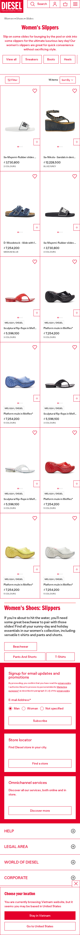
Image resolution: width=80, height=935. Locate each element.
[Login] (55, 4)
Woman (32, 708)
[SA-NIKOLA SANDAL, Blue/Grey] (60, 115)
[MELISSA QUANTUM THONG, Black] (60, 372)
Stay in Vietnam (40, 915)
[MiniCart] (65, 4)
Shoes (20, 18)
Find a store (40, 763)
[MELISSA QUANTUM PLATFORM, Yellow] (20, 543)
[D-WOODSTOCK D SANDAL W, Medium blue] (20, 201)
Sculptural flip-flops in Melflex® (21, 328)
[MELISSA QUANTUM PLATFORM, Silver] (60, 543)
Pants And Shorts (25, 656)
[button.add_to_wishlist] (34, 90)
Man (17, 708)
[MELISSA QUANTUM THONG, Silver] (20, 457)
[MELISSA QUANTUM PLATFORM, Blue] (20, 372)
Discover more (40, 810)
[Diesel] (11, 6)
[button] (38, 4)
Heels (68, 59)
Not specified (54, 708)
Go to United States (40, 926)
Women (9, 18)
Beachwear (20, 646)
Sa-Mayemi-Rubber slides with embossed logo (31, 157)
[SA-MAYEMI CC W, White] (20, 115)
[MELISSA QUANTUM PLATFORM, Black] (60, 286)
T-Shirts (60, 656)
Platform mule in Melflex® (58, 328)
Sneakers (31, 59)
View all (11, 59)
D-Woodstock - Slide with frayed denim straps (30, 242)
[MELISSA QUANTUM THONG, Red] (20, 286)
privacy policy (64, 683)
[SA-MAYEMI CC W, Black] (60, 201)
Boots (51, 59)
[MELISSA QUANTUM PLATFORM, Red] (60, 457)
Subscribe (40, 720)
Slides (29, 18)
